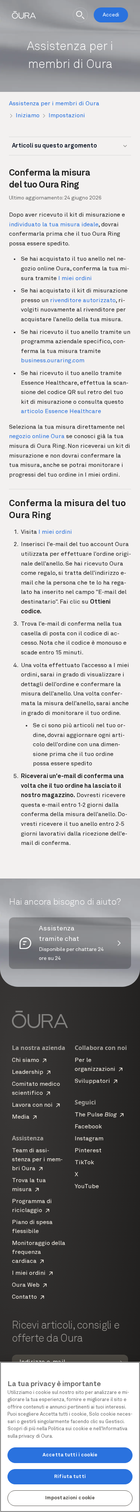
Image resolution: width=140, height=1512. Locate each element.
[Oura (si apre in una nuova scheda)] (24, 14)
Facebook (88, 1127)
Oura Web (26, 1285)
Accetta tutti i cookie (70, 1455)
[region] (70, 1437)
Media (20, 1117)
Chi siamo (25, 1060)
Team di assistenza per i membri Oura (37, 1160)
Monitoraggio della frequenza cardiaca (38, 1252)
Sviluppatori (92, 1081)
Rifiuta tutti (70, 1476)
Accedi (111, 15)
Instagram (89, 1139)
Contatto (24, 1297)
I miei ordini (75, 279)
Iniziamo (28, 116)
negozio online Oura (37, 437)
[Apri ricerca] (80, 14)
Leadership (27, 1072)
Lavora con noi (32, 1105)
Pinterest (88, 1151)
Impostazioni (67, 116)
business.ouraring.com (52, 361)
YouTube (87, 1187)
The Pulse (95, 1115)
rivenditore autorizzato (82, 301)
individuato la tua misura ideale (53, 225)
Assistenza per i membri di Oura (54, 104)
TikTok (84, 1163)
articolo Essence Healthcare (61, 412)
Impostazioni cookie (70, 1498)
